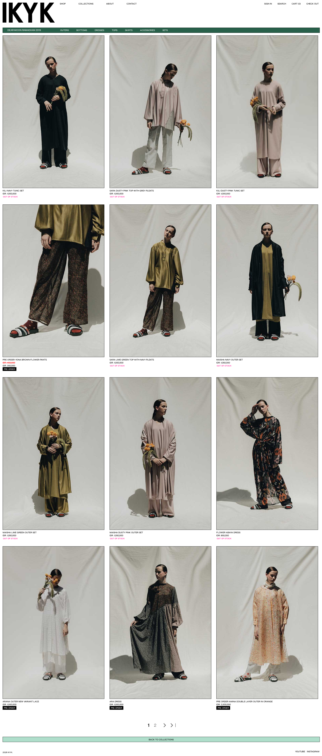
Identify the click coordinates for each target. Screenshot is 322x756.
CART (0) (296, 4)
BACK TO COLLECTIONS (161, 739)
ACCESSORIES (147, 30)
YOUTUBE (300, 751)
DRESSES (99, 30)
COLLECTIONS (85, 4)
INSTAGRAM (313, 751)
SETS (165, 30)
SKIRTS (128, 30)
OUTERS (64, 30)
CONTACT (132, 4)
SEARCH (281, 4)
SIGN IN (268, 4)
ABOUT (110, 4)
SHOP (63, 4)
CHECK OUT (312, 4)
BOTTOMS (81, 30)
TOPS (114, 30)
